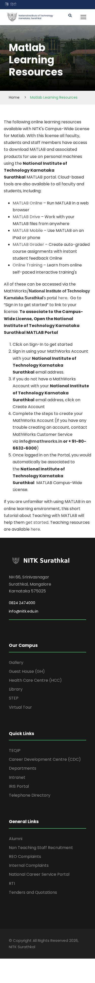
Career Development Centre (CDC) (45, 759)
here (62, 298)
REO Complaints (25, 856)
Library (16, 689)
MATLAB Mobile (28, 230)
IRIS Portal (19, 786)
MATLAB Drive (26, 217)
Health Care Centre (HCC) (35, 680)
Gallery (16, 662)
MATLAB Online (27, 203)
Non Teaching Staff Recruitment (41, 848)
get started (37, 522)
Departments (22, 768)
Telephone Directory (29, 795)
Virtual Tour (20, 707)
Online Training (27, 265)
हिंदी (13, 4)
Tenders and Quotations (33, 892)
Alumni (15, 839)
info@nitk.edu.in (23, 611)
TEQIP (15, 750)
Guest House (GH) (27, 671)
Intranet (17, 777)
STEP (13, 698)
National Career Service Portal (39, 874)
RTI (12, 883)
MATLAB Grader (28, 244)
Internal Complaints (29, 865)
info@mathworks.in (40, 441)
